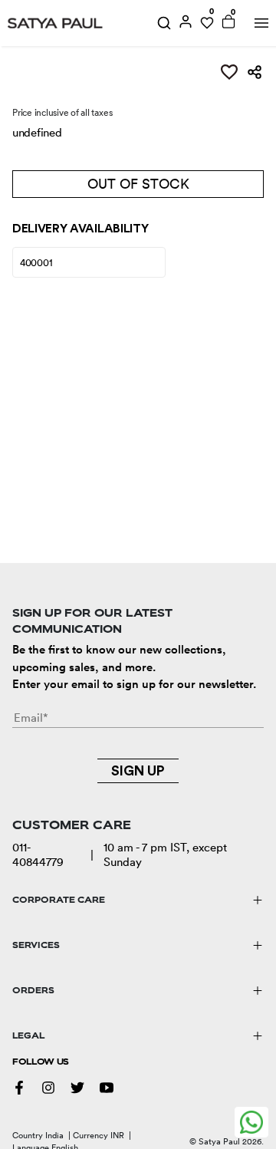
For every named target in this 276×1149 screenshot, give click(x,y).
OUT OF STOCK (138, 184)
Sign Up (138, 771)
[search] (164, 23)
